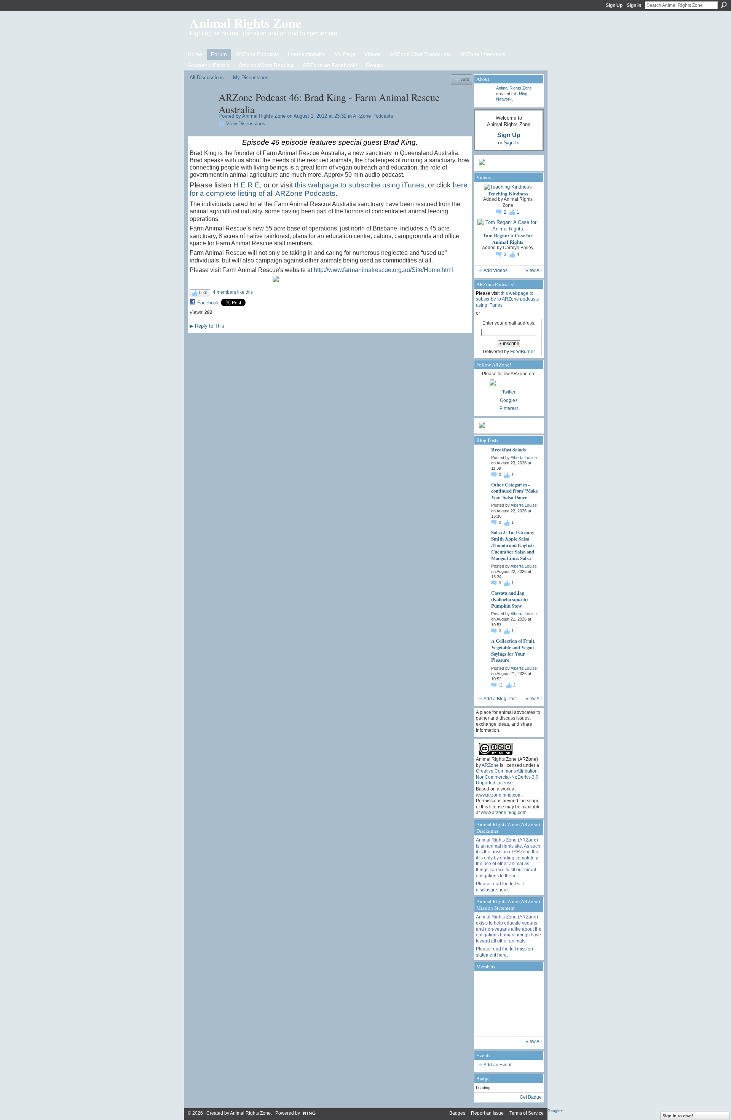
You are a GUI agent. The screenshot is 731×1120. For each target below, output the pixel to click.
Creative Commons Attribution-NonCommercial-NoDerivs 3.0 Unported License (507, 777)
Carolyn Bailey (518, 247)
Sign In (634, 5)
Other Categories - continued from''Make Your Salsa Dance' (514, 491)
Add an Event (497, 1064)
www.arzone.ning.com (499, 795)
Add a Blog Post (500, 698)
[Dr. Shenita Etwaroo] (507, 983)
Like (203, 292)
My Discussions (250, 77)
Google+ (509, 400)
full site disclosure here (500, 887)
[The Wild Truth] (507, 1024)
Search (724, 5)
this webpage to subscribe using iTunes (359, 185)
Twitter (509, 392)
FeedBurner (522, 351)
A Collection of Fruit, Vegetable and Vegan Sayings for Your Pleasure (513, 650)
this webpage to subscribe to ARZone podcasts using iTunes (507, 299)
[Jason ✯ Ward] (527, 1004)
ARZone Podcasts (373, 116)
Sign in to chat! (677, 1116)
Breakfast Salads (508, 449)
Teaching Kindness (508, 193)
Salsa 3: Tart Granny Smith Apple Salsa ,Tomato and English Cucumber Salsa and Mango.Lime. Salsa (512, 545)
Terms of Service (526, 1113)
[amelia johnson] (486, 1004)
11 (501, 685)
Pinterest (509, 408)
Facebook (208, 303)
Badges (457, 1113)
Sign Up (614, 5)
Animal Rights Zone (245, 22)
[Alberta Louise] (486, 983)
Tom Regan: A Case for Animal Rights (508, 238)
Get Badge (531, 1097)
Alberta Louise (524, 457)
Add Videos (496, 270)
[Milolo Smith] (486, 1024)
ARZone (490, 765)
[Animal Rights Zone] (202, 113)
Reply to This (207, 326)
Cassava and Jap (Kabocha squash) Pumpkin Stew (509, 599)
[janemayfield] (507, 1004)
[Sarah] (527, 1024)
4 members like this (233, 292)
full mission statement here (504, 952)
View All (533, 270)
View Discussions (245, 123)
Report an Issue (487, 1113)
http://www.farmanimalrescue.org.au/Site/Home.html (383, 270)
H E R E (246, 185)
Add (465, 79)
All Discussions (207, 77)
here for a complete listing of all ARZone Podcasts (329, 189)
